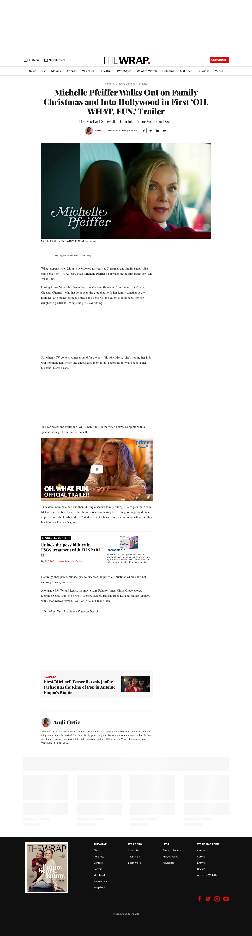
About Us (99, 850)
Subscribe (219, 60)
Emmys (201, 862)
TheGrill (106, 71)
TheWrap (100, 844)
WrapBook (99, 887)
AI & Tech (186, 71)
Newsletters (57, 60)
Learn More (134, 862)
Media (219, 71)
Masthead (99, 875)
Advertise (99, 856)
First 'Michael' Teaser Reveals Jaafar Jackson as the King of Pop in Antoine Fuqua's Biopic (79, 687)
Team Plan (134, 856)
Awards (71, 71)
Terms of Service (172, 850)
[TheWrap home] (126, 60)
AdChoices (169, 862)
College (201, 856)
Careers (98, 868)
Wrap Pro (135, 844)
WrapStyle (124, 71)
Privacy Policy (170, 856)
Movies (56, 71)
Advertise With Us (207, 875)
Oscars (201, 868)
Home (108, 83)
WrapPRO (88, 71)
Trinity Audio (73, 255)
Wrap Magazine (208, 844)
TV (44, 71)
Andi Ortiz (99, 130)
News (32, 71)
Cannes (201, 850)
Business (203, 71)
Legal (167, 844)
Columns (168, 71)
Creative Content (125, 83)
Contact (98, 862)
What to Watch (147, 71)
